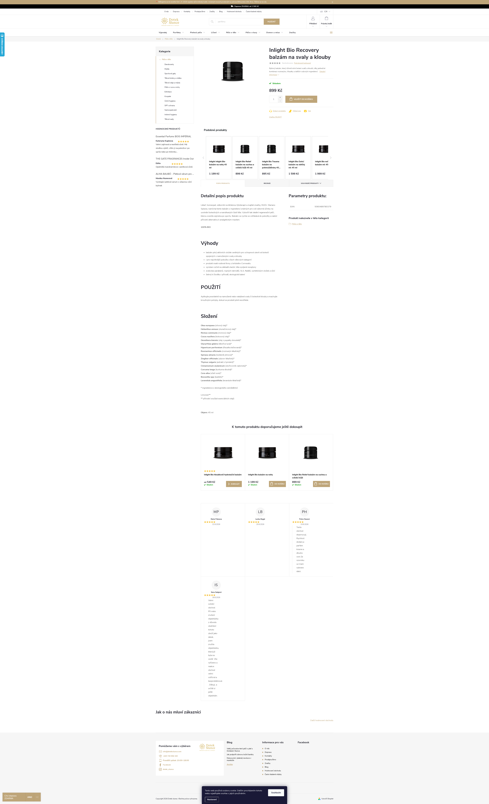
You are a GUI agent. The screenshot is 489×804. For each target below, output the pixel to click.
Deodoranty (169, 64)
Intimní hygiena (171, 114)
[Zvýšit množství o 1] (280, 97)
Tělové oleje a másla (172, 83)
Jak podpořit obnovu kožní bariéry (240, 754)
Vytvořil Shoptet (327, 799)
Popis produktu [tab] (223, 183)
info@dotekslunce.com (172, 751)
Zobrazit (235, 484)
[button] (203, 158)
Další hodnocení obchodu (321, 720)
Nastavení (212, 799)
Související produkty (310, 183)
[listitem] (218, 157)
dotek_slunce (168, 769)
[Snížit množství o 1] (280, 101)
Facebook (167, 765)
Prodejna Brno (200, 11)
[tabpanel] (223, 462)
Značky (212, 11)
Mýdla (167, 69)
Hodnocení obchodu (234, 11)
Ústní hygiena (170, 101)
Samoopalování (171, 110)
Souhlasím (276, 792)
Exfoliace (168, 92)
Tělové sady (169, 119)
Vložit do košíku (303, 99)
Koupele (168, 96)
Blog (221, 11)
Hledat (272, 21)
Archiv (230, 764)
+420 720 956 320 (170, 756)
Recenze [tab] (267, 183)
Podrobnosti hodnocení (302, 63)
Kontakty (187, 11)
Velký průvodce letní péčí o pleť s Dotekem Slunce (240, 749)
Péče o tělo (166, 59)
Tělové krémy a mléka (173, 78)
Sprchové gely (170, 73)
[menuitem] (163, 33)
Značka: (275, 117)
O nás (166, 11)
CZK (325, 11)
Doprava (176, 11)
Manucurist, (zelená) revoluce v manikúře (239, 759)
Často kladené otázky (254, 11)
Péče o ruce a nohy (172, 87)
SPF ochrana (170, 105)
